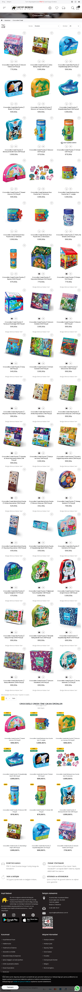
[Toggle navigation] (4, 8)
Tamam (10, 987)
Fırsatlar (46, 956)
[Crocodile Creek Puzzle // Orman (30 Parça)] (41, 795)
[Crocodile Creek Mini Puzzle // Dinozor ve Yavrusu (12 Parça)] (67, 724)
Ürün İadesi (48, 952)
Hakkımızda (7, 944)
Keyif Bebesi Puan (9, 940)
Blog (3, 2)
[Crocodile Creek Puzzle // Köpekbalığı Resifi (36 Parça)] (15, 760)
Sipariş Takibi (48, 948)
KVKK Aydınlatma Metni (11, 964)
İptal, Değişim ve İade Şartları (13, 960)
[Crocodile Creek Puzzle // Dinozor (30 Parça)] (15, 795)
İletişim (9, 2)
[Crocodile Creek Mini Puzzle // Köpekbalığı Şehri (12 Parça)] (41, 831)
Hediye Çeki (48, 944)
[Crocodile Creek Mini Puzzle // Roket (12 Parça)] (41, 760)
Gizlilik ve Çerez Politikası (21, 982)
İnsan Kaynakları (8, 968)
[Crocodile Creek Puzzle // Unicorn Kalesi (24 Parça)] (67, 831)
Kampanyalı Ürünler (51, 960)
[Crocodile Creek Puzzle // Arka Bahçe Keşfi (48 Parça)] (15, 831)
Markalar (6, 972)
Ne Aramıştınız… (49, 968)
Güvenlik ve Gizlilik (9, 952)
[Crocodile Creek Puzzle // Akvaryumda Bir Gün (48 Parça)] (67, 795)
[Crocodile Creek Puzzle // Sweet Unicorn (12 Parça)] (15, 724)
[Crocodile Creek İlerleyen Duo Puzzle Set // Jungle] (41, 724)
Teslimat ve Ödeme (10, 948)
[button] (50, 7)
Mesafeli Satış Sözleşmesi (12, 956)
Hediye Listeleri (49, 940)
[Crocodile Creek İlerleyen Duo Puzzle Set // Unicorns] (67, 760)
